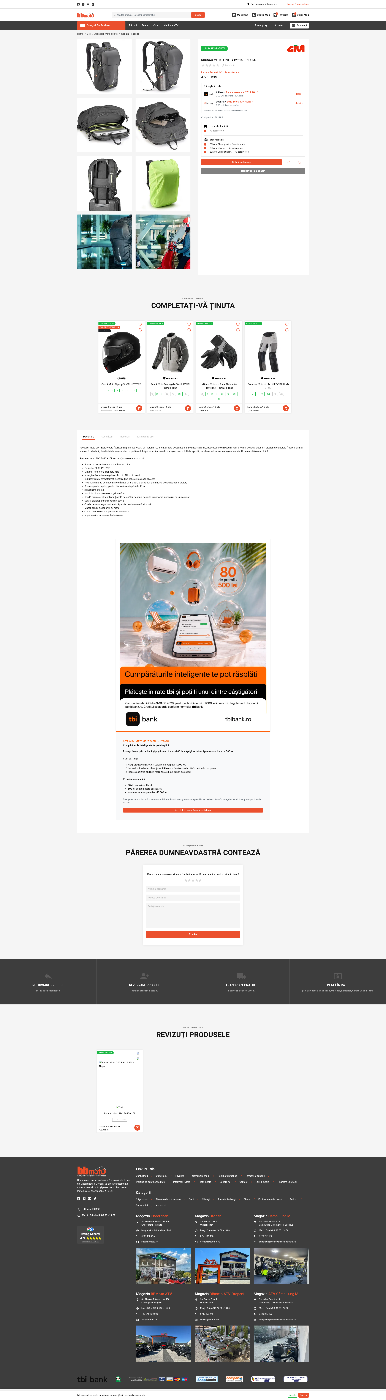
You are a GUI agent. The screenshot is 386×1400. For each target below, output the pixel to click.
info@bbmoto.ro (149, 1242)
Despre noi (225, 1182)
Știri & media (262, 1182)
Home (80, 33)
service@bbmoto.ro (210, 1319)
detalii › (299, 94)
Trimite (193, 934)
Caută (198, 15)
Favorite (179, 1175)
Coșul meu (161, 1175)
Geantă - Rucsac (130, 33)
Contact (243, 1182)
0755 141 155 (207, 1236)
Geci (191, 1199)
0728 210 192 (265, 1236)
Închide (292, 1395)
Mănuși (206, 1199)
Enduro (293, 1199)
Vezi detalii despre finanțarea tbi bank (193, 810)
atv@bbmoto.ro (149, 1319)
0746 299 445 (207, 1314)
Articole (278, 25)
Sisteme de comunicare (168, 1199)
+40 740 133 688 (149, 1314)
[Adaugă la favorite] (288, 162)
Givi (89, 33)
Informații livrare (181, 1182)
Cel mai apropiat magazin (264, 4)
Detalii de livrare (241, 162)
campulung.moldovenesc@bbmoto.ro (277, 1242)
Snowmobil (142, 1205)
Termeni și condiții (255, 1175)
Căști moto (141, 1199)
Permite (303, 1395)
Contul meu (142, 1175)
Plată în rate (205, 1182)
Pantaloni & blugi (227, 1199)
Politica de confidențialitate (150, 1182)
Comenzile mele (200, 1175)
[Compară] (300, 162)
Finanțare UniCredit (287, 1182)
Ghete (247, 1199)
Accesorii (161, 1205)
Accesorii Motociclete (106, 33)
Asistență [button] (302, 25)
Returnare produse (227, 1175)
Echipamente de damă (270, 1199)
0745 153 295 (148, 1236)
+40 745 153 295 (91, 1209)
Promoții (259, 25)
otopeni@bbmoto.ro (210, 1242)
